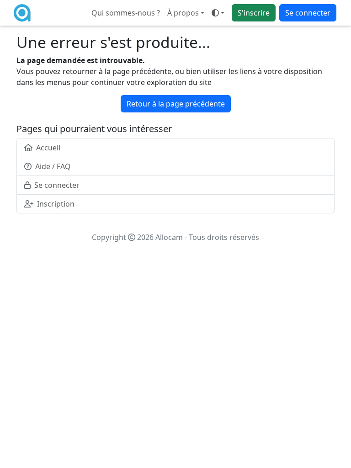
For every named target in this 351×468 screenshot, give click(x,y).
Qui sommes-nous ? (125, 13)
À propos (183, 13)
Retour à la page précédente (176, 104)
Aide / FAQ (53, 166)
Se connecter (307, 13)
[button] (218, 12)
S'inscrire (254, 13)
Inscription (55, 204)
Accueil (48, 148)
